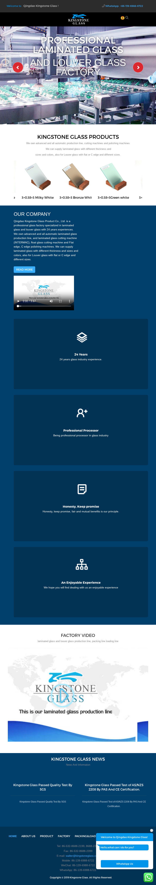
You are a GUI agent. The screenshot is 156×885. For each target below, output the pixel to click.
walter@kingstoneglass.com (82, 855)
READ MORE (24, 269)
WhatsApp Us (124, 863)
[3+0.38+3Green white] (113, 176)
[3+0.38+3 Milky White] (38, 176)
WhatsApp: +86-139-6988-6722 (124, 5)
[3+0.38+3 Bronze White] (76, 176)
